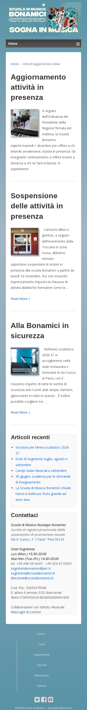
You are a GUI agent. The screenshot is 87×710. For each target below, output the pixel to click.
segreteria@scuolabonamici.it (33, 573)
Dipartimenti (42, 654)
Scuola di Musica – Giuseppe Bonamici (48, 708)
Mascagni (18, 612)
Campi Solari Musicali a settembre (41, 470)
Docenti (42, 665)
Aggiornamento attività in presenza (38, 87)
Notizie (41, 685)
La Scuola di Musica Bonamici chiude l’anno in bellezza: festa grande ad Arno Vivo (43, 494)
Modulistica (42, 675)
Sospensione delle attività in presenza (37, 206)
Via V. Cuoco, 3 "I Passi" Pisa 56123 (37, 539)
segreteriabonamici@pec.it (31, 568)
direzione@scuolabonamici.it (32, 578)
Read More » (20, 298)
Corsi (42, 644)
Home (15, 64)
